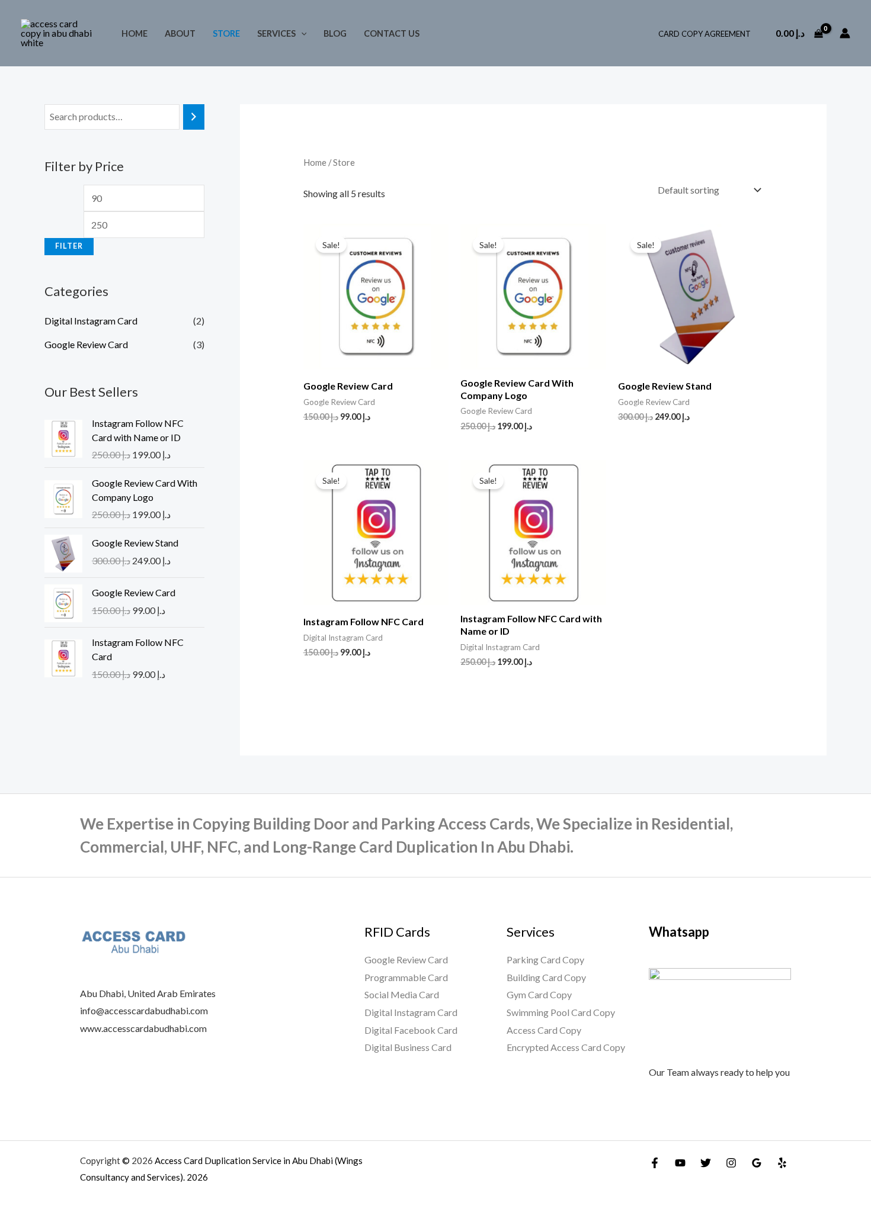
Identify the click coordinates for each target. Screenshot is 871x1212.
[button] (301, 33)
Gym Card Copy (539, 994)
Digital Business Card (407, 1047)
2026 (197, 1177)
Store (226, 33)
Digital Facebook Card (410, 1030)
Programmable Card (406, 977)
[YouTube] (680, 1163)
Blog (335, 33)
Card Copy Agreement (704, 33)
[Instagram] (731, 1163)
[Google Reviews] (756, 1163)
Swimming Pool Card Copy (561, 1012)
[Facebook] (654, 1163)
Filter (69, 246)
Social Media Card (401, 994)
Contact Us (392, 33)
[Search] (193, 117)
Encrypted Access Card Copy (566, 1047)
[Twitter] (705, 1163)
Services (276, 33)
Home (134, 33)
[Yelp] (782, 1163)
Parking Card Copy (545, 959)
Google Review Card (86, 344)
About (180, 33)
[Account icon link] (845, 33)
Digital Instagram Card (90, 320)
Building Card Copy (546, 977)
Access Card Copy (544, 1030)
